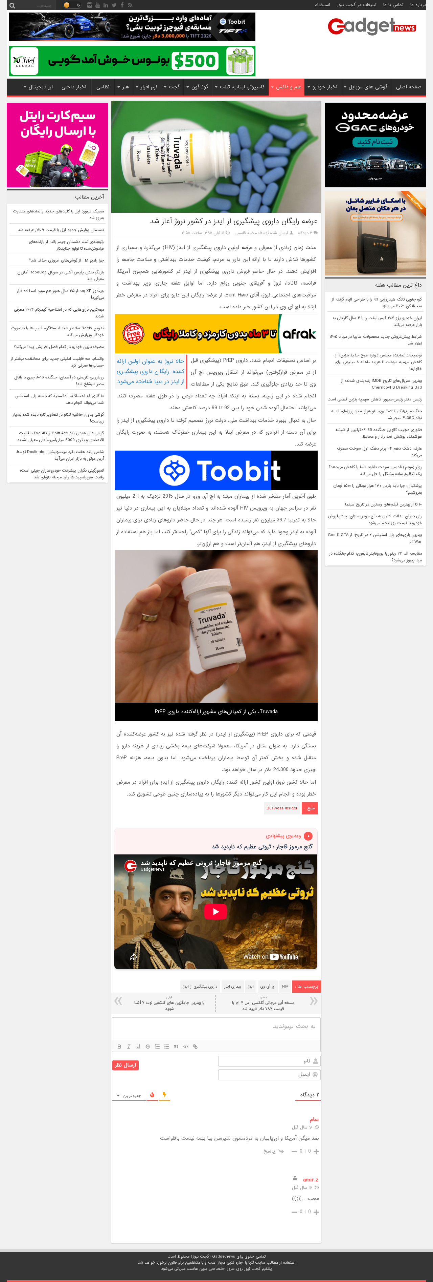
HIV (285, 986)
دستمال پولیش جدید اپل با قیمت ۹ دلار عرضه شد (61, 230)
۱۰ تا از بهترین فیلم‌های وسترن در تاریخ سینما (383, 504)
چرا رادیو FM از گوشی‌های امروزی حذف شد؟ (66, 260)
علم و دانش (288, 87)
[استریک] (148, 1046)
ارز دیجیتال (41, 87)
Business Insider (282, 808)
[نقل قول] (176, 1046)
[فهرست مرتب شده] (157, 1046)
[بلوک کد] (185, 1046)
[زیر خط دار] (138, 1046)
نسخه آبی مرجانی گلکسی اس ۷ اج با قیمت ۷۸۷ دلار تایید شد (263, 1003)
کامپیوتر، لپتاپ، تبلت (242, 87)
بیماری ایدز (232, 986)
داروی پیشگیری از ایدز (200, 986)
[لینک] (195, 1046)
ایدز (251, 986)
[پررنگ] (119, 1046)
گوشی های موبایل (368, 87)
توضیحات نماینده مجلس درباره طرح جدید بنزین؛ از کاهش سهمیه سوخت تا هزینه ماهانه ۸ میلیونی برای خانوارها (378, 362)
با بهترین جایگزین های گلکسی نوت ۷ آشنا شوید (169, 1003)
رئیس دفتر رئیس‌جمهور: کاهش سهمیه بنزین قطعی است (374, 399)
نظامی (103, 87)
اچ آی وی (267, 986)
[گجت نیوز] (372, 37)
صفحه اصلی (408, 87)
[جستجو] (12, 5)
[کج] (129, 1046)
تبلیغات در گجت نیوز (357, 5)
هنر (125, 87)
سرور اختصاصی (222, 1269)
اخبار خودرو (325, 87)
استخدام (322, 5)
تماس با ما (393, 5)
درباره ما (418, 5)
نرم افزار (149, 87)
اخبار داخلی (74, 87)
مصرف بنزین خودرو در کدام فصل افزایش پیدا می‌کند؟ (59, 347)
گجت (174, 87)
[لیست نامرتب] (167, 1046)
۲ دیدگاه (305, 233)
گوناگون (199, 87)
